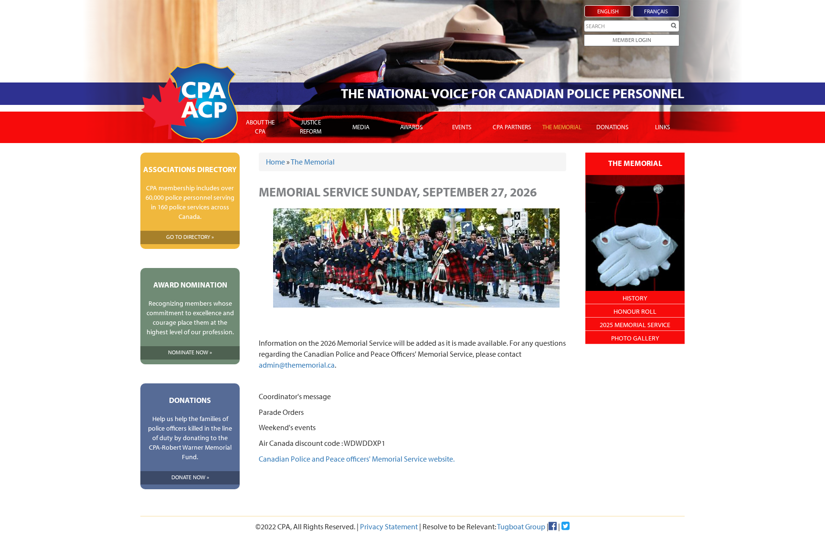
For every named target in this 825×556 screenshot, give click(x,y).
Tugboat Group (521, 526)
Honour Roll (634, 311)
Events (461, 127)
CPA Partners (512, 127)
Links (662, 127)
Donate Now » (190, 477)
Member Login (632, 39)
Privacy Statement (389, 526)
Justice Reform (310, 126)
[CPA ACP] (189, 102)
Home (275, 161)
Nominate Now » (190, 352)
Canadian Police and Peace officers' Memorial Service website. (357, 458)
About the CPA (260, 126)
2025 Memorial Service (635, 324)
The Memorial (562, 127)
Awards (411, 127)
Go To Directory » (190, 236)
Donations (612, 127)
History (635, 298)
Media (361, 127)
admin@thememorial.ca (297, 365)
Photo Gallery (635, 338)
